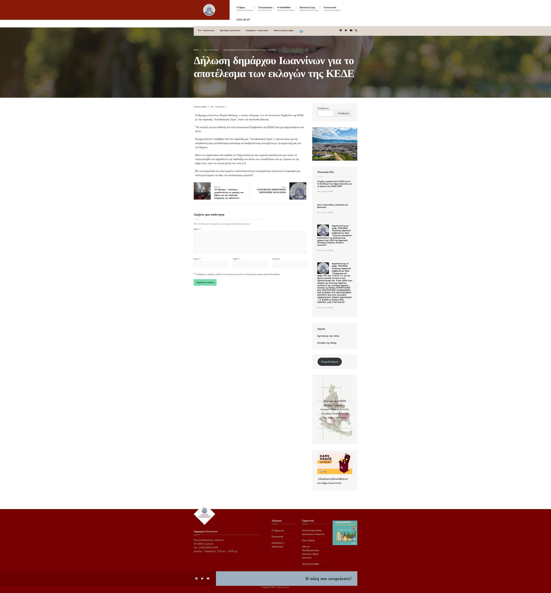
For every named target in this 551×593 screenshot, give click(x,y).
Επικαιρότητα (265, 8)
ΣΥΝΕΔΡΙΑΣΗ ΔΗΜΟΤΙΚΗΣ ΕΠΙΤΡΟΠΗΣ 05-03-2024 (271, 190)
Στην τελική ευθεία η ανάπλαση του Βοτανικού (332, 206)
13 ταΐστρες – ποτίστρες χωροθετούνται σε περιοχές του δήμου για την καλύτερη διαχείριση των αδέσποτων (229, 193)
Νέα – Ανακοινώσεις (206, 30)
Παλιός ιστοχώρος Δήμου (284, 30)
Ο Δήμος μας (278, 530)
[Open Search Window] (356, 30)
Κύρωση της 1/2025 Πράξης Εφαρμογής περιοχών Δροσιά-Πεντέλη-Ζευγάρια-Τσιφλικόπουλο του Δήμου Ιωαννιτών (334, 409)
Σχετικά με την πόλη (328, 336)
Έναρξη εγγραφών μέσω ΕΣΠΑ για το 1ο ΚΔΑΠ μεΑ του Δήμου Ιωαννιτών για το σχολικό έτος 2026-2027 (334, 184)
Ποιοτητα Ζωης (309, 8)
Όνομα (197, 259)
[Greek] (301, 31)
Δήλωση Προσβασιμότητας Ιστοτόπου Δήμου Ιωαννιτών (310, 552)
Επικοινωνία (332, 8)
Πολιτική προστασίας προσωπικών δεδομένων (313, 532)
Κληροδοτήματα (329, 362)
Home (196, 50)
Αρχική (321, 328)
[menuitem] (246, 8)
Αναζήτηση (323, 108)
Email (236, 259)
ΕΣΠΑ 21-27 (243, 19)
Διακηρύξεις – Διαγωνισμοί (257, 30)
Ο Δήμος (244, 8)
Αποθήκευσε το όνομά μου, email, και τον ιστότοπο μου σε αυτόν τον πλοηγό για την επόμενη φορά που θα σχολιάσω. (238, 274)
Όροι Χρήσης (308, 540)
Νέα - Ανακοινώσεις (211, 50)
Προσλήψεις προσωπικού (230, 30)
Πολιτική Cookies (310, 564)
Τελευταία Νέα (325, 172)
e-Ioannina (286, 8)
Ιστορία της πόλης (326, 342)
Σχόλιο (197, 229)
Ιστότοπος (276, 259)
